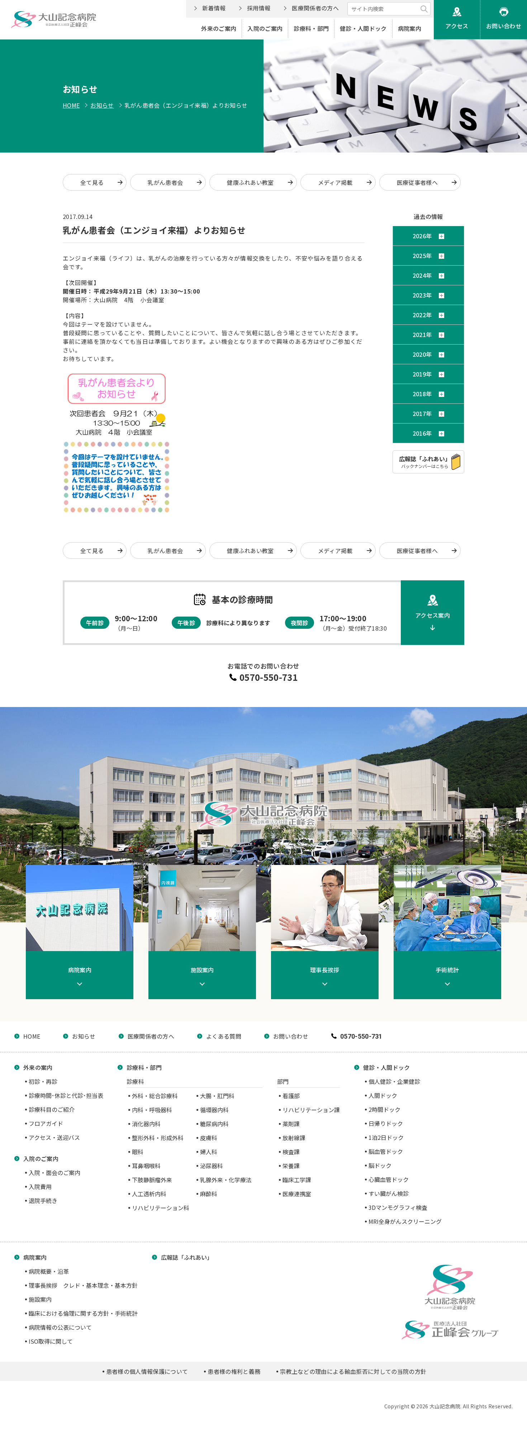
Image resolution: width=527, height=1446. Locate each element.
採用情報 (258, 8)
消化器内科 (146, 1123)
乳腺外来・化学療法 (226, 1179)
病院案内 (409, 28)
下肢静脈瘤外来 (152, 1179)
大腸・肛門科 (217, 1095)
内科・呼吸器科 (152, 1109)
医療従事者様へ (417, 182)
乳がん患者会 (165, 182)
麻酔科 (208, 1193)
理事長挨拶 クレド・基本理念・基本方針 (83, 1285)
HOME (71, 105)
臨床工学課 (297, 1179)
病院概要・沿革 (49, 1271)
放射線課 (294, 1137)
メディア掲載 (335, 182)
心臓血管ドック (389, 1179)
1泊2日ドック (386, 1137)
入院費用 (40, 1186)
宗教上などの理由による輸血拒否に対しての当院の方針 (353, 1371)
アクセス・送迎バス (54, 1137)
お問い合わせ (503, 26)
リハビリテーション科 (160, 1207)
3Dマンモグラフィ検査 (398, 1207)
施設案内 (40, 1299)
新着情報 (213, 8)
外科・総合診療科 (155, 1095)
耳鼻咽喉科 (146, 1165)
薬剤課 (291, 1123)
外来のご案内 (218, 28)
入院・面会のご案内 (54, 1172)
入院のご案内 (265, 28)
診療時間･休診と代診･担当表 (66, 1095)
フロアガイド (46, 1123)
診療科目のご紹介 (52, 1109)
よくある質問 (223, 1036)
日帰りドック (386, 1123)
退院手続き (43, 1200)
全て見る (92, 182)
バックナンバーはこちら (425, 461)
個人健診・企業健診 (394, 1081)
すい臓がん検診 (389, 1193)
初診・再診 (43, 1081)
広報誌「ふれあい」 (187, 1257)
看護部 (291, 1095)
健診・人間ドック (363, 28)
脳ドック (380, 1165)
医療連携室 (297, 1193)
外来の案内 (38, 1067)
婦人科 (208, 1151)
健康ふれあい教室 (250, 182)
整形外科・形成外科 (158, 1137)
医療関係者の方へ (315, 8)
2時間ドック (384, 1109)
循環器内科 (214, 1109)
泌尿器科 (211, 1165)
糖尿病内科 (214, 1123)
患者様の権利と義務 (234, 1371)
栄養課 (291, 1165)
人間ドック (383, 1095)
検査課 (291, 1151)
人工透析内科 (149, 1193)
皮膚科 (208, 1137)
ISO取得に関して (51, 1341)
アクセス (456, 26)
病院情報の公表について (60, 1327)
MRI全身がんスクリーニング (405, 1221)
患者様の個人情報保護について (147, 1371)
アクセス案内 (432, 615)
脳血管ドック (386, 1151)
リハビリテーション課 (311, 1109)
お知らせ (102, 105)
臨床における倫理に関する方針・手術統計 (83, 1313)
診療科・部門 (311, 28)
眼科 (137, 1151)
